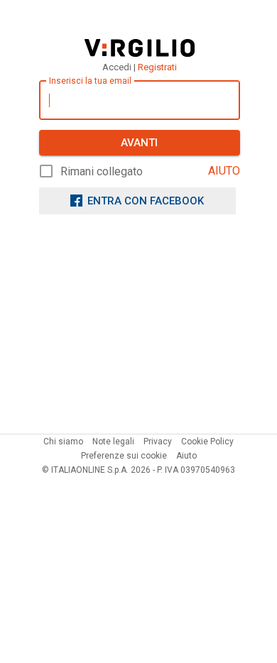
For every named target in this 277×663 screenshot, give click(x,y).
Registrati (157, 67)
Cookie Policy (207, 441)
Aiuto (186, 456)
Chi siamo (63, 441)
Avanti (139, 142)
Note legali (113, 441)
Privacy (157, 441)
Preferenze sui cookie (124, 456)
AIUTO (224, 170)
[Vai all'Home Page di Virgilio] (140, 48)
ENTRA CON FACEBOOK (145, 200)
